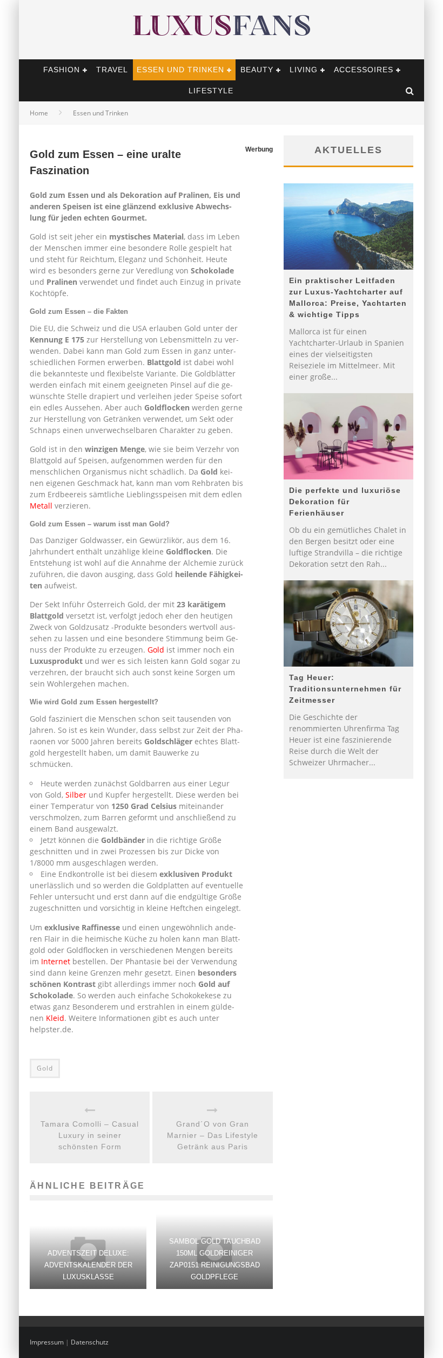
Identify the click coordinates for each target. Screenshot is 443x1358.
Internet (55, 961)
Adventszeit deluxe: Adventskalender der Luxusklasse (88, 1265)
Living (304, 69)
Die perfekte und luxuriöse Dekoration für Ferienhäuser (345, 501)
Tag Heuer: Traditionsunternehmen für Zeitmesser (345, 688)
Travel (112, 69)
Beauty (256, 69)
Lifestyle (211, 90)
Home (39, 113)
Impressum (47, 1342)
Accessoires (363, 69)
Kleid (55, 1018)
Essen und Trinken (180, 69)
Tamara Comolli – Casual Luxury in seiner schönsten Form (90, 1135)
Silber (75, 795)
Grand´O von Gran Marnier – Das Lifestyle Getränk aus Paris (212, 1135)
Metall (41, 505)
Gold (156, 649)
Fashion (61, 69)
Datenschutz (90, 1342)
